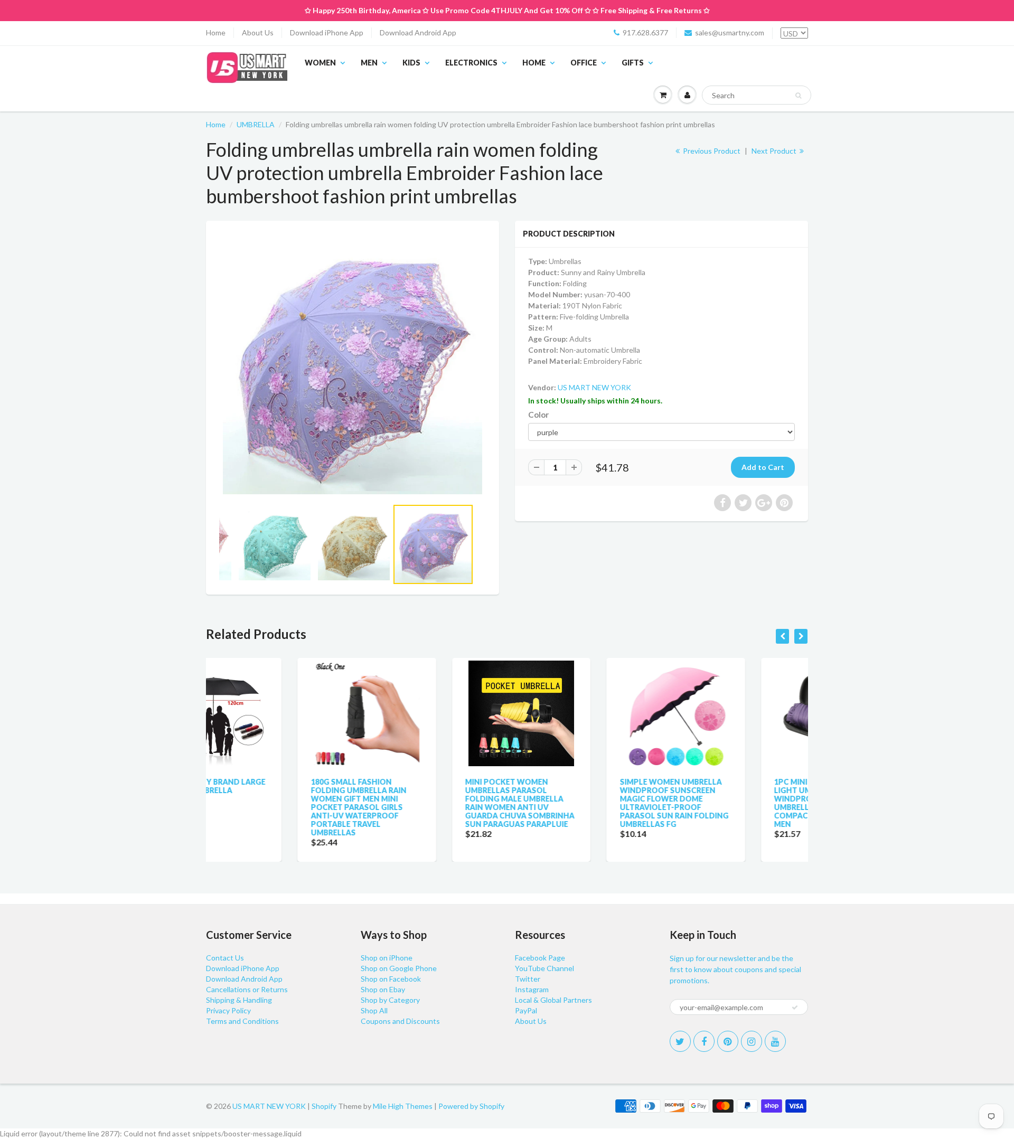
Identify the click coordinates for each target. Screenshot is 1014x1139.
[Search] (798, 95)
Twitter (527, 978)
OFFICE (583, 62)
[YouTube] (775, 1041)
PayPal (526, 1010)
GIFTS (633, 62)
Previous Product (710, 150)
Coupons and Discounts (400, 1020)
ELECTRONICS (471, 62)
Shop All (374, 1010)
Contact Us (225, 957)
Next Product (775, 150)
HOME (534, 62)
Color (538, 414)
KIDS (411, 62)
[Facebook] (704, 1041)
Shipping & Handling (239, 999)
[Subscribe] (795, 1007)
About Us (258, 32)
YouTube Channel (544, 968)
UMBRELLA (256, 124)
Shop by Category (390, 999)
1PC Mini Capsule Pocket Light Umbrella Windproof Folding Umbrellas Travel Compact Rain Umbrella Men (734, 803)
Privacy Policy (228, 1010)
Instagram (532, 989)
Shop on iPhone (386, 957)
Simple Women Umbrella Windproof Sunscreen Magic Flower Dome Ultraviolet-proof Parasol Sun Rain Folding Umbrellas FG (582, 803)
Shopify (324, 1106)
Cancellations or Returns (247, 989)
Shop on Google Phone (399, 968)
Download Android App (418, 32)
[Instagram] (751, 1041)
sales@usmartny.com (729, 32)
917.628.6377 (645, 32)
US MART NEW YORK (594, 387)
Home (216, 32)
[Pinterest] (727, 1041)
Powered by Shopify (471, 1106)
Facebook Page (540, 957)
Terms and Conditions (242, 1020)
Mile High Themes (403, 1106)
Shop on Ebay (383, 989)
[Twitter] (680, 1041)
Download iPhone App (326, 32)
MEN (369, 62)
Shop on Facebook (391, 978)
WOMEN (320, 62)
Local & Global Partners (553, 999)
